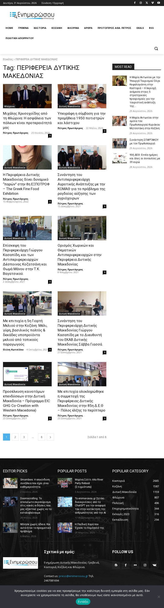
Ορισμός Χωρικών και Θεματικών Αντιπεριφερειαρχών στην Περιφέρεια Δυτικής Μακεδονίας (79, 254)
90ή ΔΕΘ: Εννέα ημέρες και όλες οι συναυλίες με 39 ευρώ (145, 158)
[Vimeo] (152, 3)
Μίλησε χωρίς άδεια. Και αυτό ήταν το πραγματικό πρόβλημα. (35, 528)
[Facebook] (134, 3)
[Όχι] (159, 597)
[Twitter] (146, 3)
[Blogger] (116, 565)
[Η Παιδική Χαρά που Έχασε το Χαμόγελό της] (65, 528)
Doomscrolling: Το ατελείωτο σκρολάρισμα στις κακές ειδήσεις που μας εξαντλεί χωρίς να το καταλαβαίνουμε (35, 505)
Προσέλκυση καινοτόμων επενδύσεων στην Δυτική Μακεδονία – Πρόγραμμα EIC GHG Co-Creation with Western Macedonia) (26, 400)
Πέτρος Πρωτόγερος (15, 132)
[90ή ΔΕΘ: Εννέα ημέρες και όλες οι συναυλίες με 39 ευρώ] (119, 158)
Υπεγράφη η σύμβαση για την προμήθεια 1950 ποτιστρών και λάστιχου (81, 118)
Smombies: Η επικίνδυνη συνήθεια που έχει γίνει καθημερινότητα (35, 483)
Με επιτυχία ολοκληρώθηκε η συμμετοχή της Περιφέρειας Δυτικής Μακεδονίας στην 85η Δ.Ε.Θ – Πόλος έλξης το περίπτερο (81, 400)
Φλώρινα (9, 106)
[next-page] (50, 437)
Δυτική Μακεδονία (69, 106)
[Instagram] (140, 3)
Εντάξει (83, 601)
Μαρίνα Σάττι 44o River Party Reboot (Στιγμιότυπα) (89, 483)
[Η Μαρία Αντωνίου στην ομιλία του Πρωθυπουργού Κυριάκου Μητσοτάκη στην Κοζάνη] (119, 121)
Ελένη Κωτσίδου (13, 349)
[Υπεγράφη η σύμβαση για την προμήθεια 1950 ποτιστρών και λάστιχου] (82, 96)
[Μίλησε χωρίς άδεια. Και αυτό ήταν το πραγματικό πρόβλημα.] (10, 528)
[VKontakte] (154, 565)
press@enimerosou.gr (73, 576)
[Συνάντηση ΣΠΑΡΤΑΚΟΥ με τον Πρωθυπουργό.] (119, 143)
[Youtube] (158, 3)
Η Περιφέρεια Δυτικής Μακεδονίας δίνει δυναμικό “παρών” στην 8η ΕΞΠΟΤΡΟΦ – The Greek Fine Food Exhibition (26, 184)
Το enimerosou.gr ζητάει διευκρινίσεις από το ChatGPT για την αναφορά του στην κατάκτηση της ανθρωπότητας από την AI (90, 505)
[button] (156, 49)
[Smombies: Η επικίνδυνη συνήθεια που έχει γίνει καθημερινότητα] (10, 483)
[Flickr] (135, 565)
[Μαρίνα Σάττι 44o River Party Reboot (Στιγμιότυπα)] (65, 483)
